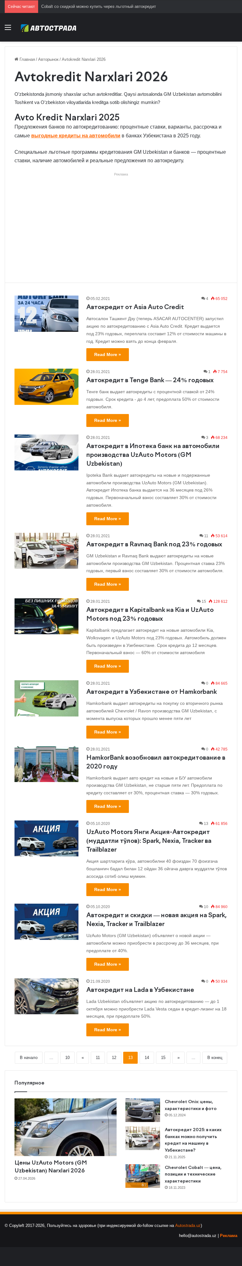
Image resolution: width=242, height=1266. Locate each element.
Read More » (107, 354)
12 (114, 1057)
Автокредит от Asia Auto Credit (135, 307)
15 (163, 1057)
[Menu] (8, 30)
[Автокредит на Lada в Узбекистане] (46, 996)
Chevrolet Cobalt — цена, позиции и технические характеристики (193, 1174)
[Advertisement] (121, 223)
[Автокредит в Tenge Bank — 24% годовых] (46, 387)
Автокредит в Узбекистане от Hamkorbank (151, 692)
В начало (28, 1057)
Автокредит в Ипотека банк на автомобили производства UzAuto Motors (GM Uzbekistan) (153, 455)
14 (147, 1057)
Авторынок (48, 59)
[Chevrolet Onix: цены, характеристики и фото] (142, 1110)
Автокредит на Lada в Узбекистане (140, 990)
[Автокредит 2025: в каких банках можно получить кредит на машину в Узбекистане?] (142, 1138)
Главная (26, 59)
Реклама (228, 1235)
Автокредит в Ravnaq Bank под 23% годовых (154, 545)
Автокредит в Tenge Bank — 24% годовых (150, 380)
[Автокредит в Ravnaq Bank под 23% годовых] (46, 551)
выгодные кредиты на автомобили (75, 135)
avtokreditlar (108, 94)
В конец (214, 1057)
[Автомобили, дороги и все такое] (49, 27)
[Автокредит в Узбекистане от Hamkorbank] (46, 698)
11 (98, 1057)
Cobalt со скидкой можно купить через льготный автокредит (98, 6)
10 (67, 1057)
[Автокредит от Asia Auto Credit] (46, 313)
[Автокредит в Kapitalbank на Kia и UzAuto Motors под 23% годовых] (46, 616)
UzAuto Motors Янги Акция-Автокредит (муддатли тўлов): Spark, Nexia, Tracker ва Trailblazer (148, 841)
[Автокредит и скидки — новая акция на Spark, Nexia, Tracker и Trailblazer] (46, 922)
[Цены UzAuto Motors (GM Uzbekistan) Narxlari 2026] (65, 1127)
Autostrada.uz (188, 1225)
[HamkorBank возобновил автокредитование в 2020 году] (46, 764)
